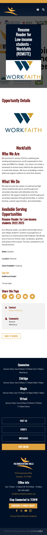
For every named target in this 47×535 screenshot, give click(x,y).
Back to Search (11, 336)
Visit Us (23, 420)
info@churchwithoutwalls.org (23, 494)
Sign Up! (5, 272)
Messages (23, 438)
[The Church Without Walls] (10, 9)
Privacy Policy (15, 516)
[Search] (43, 9)
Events (23, 429)
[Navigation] (38, 9)
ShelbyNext (37, 531)
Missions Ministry (16, 311)
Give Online (23, 446)
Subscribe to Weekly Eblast (23, 505)
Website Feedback (29, 516)
